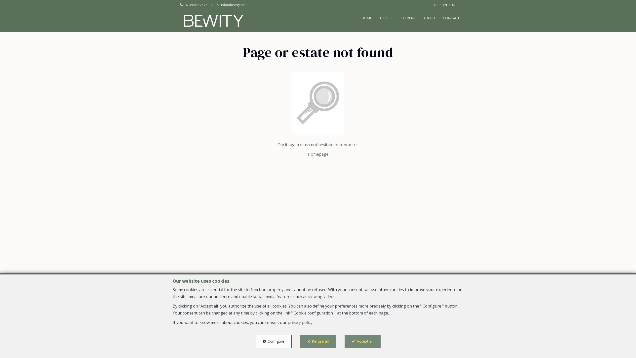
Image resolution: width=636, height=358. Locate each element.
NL (454, 4)
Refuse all (320, 341)
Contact (451, 18)
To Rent (408, 18)
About (429, 18)
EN (445, 4)
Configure (276, 341)
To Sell (386, 18)
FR (435, 4)
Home (366, 18)
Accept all (365, 341)
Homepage (318, 154)
